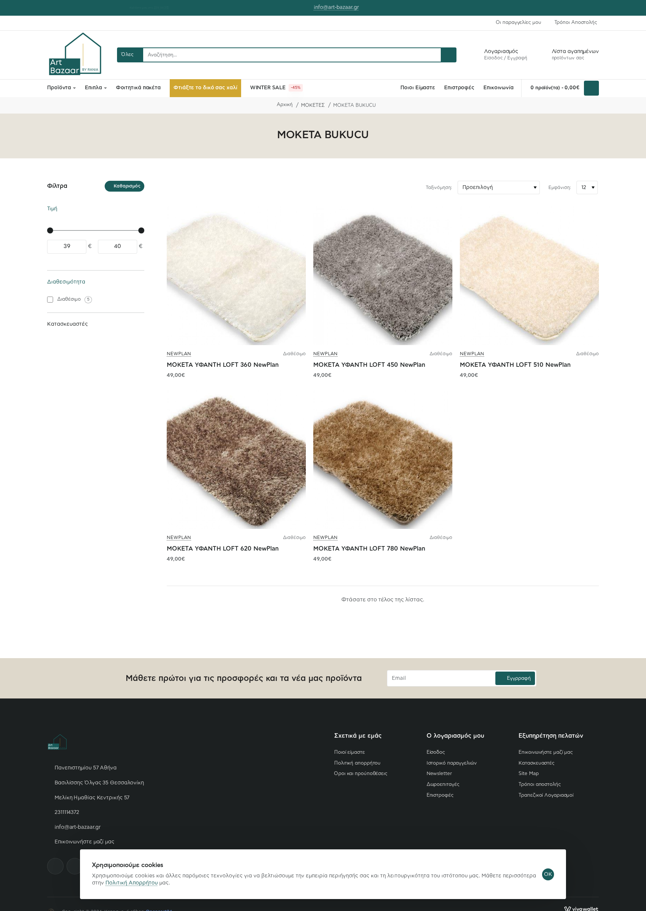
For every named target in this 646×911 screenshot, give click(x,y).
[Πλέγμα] (173, 187)
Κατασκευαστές (67, 324)
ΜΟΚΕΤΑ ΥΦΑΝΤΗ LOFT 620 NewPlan (223, 549)
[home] (281, 105)
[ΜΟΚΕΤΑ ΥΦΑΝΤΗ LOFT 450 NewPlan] (382, 275)
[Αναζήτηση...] (448, 55)
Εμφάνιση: (559, 187)
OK (548, 874)
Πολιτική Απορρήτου (131, 883)
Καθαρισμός (127, 186)
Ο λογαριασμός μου (455, 736)
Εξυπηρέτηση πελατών (551, 736)
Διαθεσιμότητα (66, 282)
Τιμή (52, 208)
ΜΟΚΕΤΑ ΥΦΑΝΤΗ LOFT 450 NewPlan (369, 365)
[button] (243, 7)
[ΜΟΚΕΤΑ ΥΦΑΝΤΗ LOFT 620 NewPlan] (236, 459)
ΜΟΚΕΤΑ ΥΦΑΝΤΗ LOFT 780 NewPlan (369, 549)
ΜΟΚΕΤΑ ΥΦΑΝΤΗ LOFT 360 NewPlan (223, 365)
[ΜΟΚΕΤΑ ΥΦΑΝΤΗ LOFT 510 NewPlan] (529, 275)
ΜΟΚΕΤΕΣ (313, 105)
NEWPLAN (179, 353)
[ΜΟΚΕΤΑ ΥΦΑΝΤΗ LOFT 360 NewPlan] (236, 275)
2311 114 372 (152, 7)
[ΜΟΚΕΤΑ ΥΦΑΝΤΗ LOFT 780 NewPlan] (382, 459)
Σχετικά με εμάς (358, 736)
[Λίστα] (186, 187)
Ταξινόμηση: (439, 187)
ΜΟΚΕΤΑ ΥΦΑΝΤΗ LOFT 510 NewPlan (515, 365)
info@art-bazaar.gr (327, 7)
